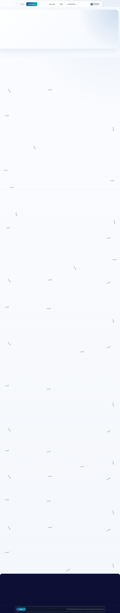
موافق (21, 609)
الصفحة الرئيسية (71, 4)
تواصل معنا (52, 4)
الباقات (61, 4)
